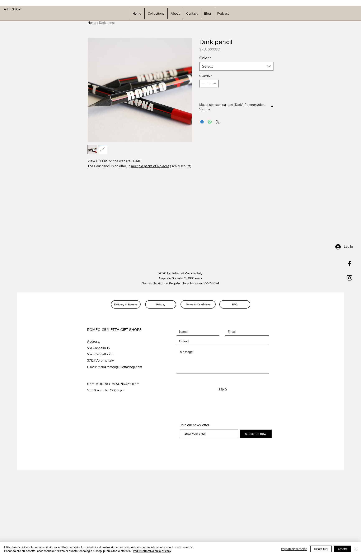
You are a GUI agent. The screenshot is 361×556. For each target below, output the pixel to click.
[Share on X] (217, 121)
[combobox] (236, 66)
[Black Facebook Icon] (349, 263)
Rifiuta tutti (321, 549)
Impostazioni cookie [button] (294, 549)
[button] (155, 13)
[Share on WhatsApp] (209, 121)
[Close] (355, 549)
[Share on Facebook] (202, 121)
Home (92, 22)
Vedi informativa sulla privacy (152, 551)
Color (205, 58)
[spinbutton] (209, 83)
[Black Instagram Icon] (349, 277)
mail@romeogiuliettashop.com (120, 367)
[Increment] (215, 83)
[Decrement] (202, 83)
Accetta (342, 549)
